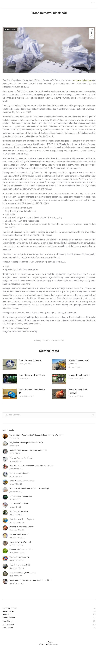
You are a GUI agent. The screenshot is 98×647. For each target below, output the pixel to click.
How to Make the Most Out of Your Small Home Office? (30, 580)
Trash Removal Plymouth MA (32, 375)
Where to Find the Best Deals (21, 458)
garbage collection (82, 80)
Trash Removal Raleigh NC (20, 565)
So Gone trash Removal (19, 534)
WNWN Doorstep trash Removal (79, 362)
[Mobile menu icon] (93, 4)
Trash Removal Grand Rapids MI (32, 391)
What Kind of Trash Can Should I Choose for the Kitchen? (31, 465)
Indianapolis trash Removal (20, 542)
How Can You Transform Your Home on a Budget (28, 450)
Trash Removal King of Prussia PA (23, 572)
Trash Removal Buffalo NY (20, 557)
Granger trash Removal (79, 375)
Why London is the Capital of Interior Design (26, 442)
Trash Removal (10, 29)
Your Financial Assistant (19, 504)
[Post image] (10, 364)
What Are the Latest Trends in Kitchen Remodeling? (29, 488)
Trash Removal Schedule (30, 360)
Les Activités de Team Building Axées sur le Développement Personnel (37, 435)
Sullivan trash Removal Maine (21, 549)
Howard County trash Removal (78, 391)
